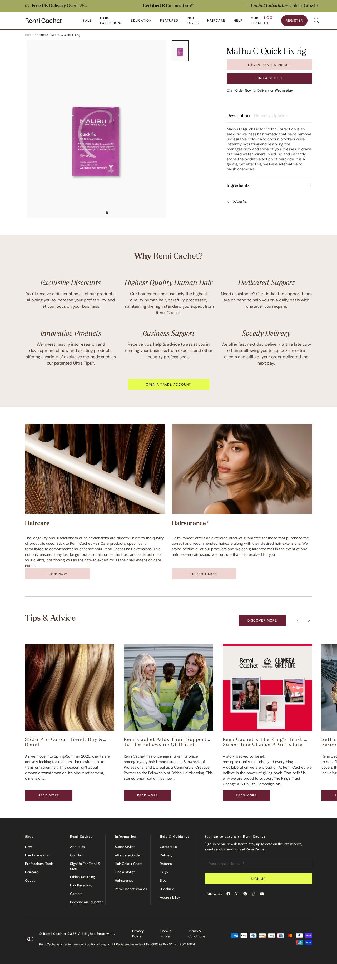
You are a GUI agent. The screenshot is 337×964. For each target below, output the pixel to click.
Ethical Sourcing (82, 877)
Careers (76, 893)
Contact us (168, 847)
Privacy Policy (138, 933)
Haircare (31, 872)
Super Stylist (125, 847)
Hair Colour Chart (128, 863)
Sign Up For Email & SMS (85, 866)
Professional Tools (39, 863)
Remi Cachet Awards (131, 889)
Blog (163, 880)
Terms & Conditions (196, 933)
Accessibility (170, 897)
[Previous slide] (9, 6)
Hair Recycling (81, 885)
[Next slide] (327, 6)
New (28, 847)
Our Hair (76, 855)
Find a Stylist (269, 78)
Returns (166, 863)
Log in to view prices (269, 65)
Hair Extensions (37, 855)
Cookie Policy (165, 933)
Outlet (30, 880)
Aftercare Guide (127, 855)
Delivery (166, 855)
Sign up (258, 879)
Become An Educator (86, 902)
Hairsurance (124, 880)
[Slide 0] (180, 50)
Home (29, 35)
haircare (42, 35)
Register (294, 20)
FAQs (164, 872)
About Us (77, 847)
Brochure (167, 889)
